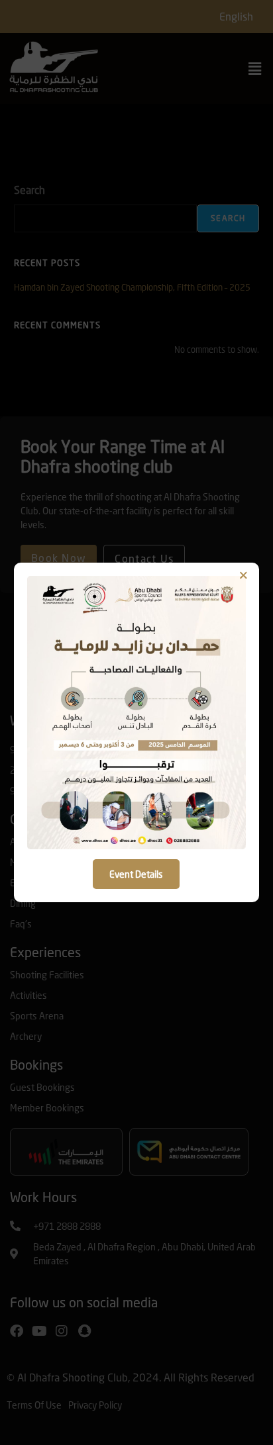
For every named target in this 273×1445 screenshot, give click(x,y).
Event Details (136, 874)
